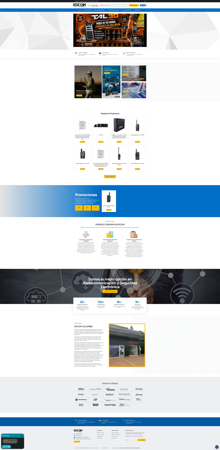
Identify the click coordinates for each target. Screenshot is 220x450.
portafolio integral (86, 363)
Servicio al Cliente (94, 4)
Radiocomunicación (99, 10)
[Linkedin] (145, 5)
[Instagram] (143, 5)
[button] (22, 436)
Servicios (137, 10)
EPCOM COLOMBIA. (82, 340)
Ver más (125, 91)
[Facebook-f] (75, 442)
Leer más (82, 141)
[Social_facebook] (141, 5)
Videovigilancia (127, 10)
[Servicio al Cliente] (89, 5)
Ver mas (79, 95)
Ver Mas (125, 74)
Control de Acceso (114, 10)
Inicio (80, 10)
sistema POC (97, 355)
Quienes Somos (88, 10)
